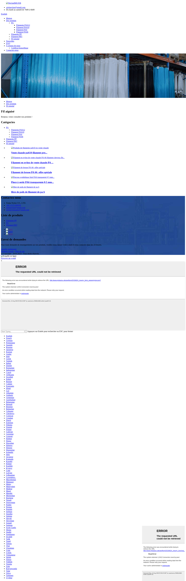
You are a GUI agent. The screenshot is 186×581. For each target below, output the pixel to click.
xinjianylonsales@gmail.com (17, 210)
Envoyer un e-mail (8, 258)
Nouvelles (10, 41)
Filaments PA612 (23, 25)
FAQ (8, 43)
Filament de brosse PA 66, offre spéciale (31, 172)
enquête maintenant (8, 249)
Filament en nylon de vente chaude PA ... (32, 162)
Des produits (11, 21)
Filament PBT (16, 36)
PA (12, 23)
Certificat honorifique (19, 48)
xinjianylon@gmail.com (15, 7)
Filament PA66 (22, 32)
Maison (9, 18)
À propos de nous (13, 46)
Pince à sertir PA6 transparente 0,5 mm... (32, 182)
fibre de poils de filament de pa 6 (28, 192)
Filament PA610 (22, 27)
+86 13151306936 (13, 205)
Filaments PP (16, 34)
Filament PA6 (21, 30)
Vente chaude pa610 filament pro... (29, 152)
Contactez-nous (12, 50)
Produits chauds (7, 251)
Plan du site (20, 251)
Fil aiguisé (15, 39)
